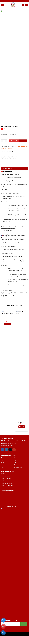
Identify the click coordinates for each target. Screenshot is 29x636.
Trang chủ (4, 124)
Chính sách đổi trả (5, 476)
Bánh (2, 464)
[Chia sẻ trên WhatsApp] (2, 157)
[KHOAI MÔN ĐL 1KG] (21, 366)
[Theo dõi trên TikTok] (10, 449)
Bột (15, 457)
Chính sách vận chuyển (6, 483)
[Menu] (2, 5)
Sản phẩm (11, 124)
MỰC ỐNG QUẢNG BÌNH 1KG (7, 320)
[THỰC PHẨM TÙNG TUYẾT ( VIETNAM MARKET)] (13, 4)
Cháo (15, 464)
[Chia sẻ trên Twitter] (8, 157)
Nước (15, 462)
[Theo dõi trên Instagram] (6, 449)
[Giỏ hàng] (26, 5)
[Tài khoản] (23, 5)
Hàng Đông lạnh (20, 124)
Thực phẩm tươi (18, 467)
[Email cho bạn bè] (10, 157)
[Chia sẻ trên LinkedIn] (16, 157)
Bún (2, 460)
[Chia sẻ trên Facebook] (5, 157)
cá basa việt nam (7, 154)
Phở (15, 460)
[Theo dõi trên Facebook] (2, 449)
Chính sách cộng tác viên (7, 485)
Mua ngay (23, 141)
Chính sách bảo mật (6, 478)
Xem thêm (7, 324)
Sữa (2, 467)
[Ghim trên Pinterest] (13, 157)
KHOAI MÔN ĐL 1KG (21, 422)
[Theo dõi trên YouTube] (14, 449)
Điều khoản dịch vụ (5, 480)
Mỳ (1, 457)
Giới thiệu (3, 473)
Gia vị (2, 462)
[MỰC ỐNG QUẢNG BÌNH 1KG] (7, 315)
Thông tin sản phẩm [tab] (8, 168)
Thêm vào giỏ (13, 141)
